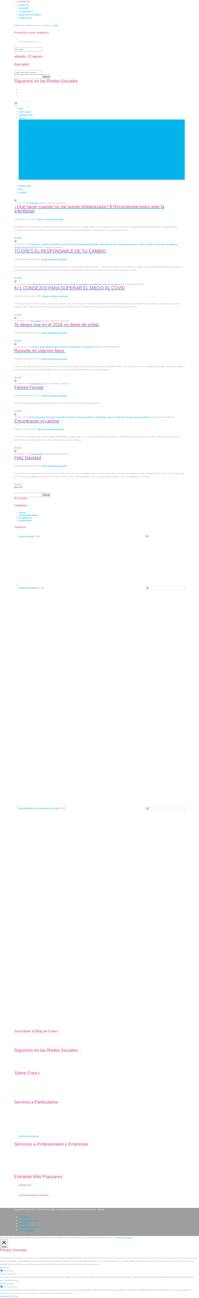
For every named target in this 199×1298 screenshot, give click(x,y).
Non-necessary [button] (7, 1283)
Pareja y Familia (146, 244)
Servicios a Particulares (33, 121)
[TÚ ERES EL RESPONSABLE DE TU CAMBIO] (15, 241)
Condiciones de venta (28, 1220)
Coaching (31, 127)
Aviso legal (23, 1223)
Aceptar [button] (119, 1237)
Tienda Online (25, 185)
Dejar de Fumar (34, 131)
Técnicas (27, 158)
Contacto (23, 192)
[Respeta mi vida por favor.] (15, 343)
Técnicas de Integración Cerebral (41, 168)
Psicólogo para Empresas (38, 151)
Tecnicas (106, 284)
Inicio (21, 108)
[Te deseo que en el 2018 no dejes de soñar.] (15, 317)
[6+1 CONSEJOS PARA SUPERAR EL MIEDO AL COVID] (15, 280)
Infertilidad (32, 134)
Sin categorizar (25, 517)
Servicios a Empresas (32, 145)
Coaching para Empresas (38, 148)
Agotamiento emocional (42, 284)
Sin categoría (33, 203)
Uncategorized (25, 520)
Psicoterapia (32, 124)
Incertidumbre (82, 284)
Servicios (23, 118)
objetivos (134, 244)
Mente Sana (123, 244)
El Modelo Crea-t (26, 114)
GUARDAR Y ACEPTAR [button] (9, 1296)
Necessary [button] (4, 1267)
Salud (110, 417)
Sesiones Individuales (28, 515)
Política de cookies (27, 1230)
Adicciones (35, 244)
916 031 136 (24, 4)
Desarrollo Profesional (79, 244)
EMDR (29, 165)
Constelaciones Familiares (39, 178)
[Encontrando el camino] (15, 413)
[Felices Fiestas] (15, 380)
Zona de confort (29, 247)
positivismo (64, 346)
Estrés (72, 284)
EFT (28, 175)
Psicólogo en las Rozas (29, 1136)
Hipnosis (31, 162)
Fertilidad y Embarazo (99, 244)
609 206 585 (24, 8)
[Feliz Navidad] (15, 450)
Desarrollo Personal (36, 137)
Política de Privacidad (28, 1226)
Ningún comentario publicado (50, 219)
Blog (20, 189)
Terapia (17, 247)
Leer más (127, 1237)
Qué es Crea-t (25, 111)
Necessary (8, 1270)
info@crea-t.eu (25, 17)
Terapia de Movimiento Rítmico (40, 171)
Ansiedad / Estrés (61, 284)
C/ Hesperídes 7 (26, 11)
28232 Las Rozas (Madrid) (30, 14)
